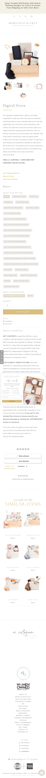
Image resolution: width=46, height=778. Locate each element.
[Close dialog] (44, 374)
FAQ (23, 703)
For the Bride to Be (12, 213)
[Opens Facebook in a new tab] (22, 321)
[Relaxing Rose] (13, 551)
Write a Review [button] (24, 456)
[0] (31, 16)
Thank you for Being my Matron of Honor (21, 264)
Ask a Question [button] (24, 461)
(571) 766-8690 (33, 759)
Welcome (8, 269)
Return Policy (8, 176)
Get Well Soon (32, 207)
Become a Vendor (23, 715)
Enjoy (6, 196)
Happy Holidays (21, 269)
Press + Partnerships (23, 722)
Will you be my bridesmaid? (15, 219)
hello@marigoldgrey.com (18, 759)
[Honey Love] (33, 583)
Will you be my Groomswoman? (16, 236)
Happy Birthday (22, 202)
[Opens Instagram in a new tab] (24, 742)
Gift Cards (23, 727)
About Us (23, 694)
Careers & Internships (23, 717)
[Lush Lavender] (33, 551)
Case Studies (23, 706)
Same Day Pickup (10, 179)
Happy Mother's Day (28, 275)
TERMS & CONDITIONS (18, 775)
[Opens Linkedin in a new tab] (24, 751)
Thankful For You (11, 286)
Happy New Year (10, 275)
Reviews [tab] (8, 466)
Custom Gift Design (23, 701)
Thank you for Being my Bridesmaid (18, 252)
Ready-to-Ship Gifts (23, 696)
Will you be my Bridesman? (14, 241)
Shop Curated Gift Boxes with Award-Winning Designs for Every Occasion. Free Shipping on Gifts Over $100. (23, 5)
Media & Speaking (23, 710)
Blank (30, 295)
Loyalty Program (23, 724)
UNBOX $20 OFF (12, 401)
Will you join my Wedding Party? (17, 247)
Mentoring (23, 713)
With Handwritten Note (14, 295)
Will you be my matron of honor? (17, 230)
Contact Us (22, 729)
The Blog (23, 720)
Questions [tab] (21, 466)
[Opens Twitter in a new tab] (22, 324)
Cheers (7, 281)
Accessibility (23, 731)
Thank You (34, 196)
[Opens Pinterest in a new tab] (24, 748)
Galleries (23, 708)
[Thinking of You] (33, 519)
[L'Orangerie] (13, 583)
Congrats (8, 202)
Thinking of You (19, 196)
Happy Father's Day (21, 281)
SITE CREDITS (30, 775)
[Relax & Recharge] (13, 519)
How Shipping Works (11, 173)
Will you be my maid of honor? (16, 224)
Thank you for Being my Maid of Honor (19, 258)
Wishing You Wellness (13, 207)
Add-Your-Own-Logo (23, 699)
